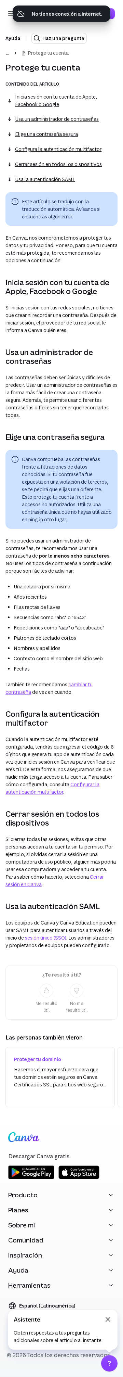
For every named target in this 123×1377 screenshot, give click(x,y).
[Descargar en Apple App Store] (78, 1178)
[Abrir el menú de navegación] (10, 13)
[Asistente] (109, 1363)
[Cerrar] (108, 1319)
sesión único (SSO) (45, 937)
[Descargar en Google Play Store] (31, 1178)
